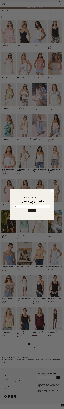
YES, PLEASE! (32, 210)
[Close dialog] (52, 191)
